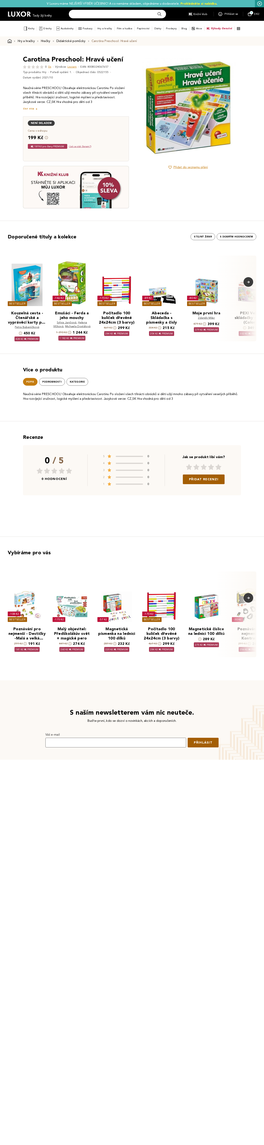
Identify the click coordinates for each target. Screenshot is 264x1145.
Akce (199, 28)
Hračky (45, 41)
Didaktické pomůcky (71, 41)
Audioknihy (67, 28)
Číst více (28, 109)
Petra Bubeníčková (27, 327)
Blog (184, 28)
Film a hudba (124, 28)
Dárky (157, 28)
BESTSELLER (17, 303)
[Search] (159, 14)
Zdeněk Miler (206, 318)
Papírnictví (143, 28)
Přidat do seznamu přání (190, 167)
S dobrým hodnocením (236, 236)
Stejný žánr (203, 236)
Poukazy (88, 28)
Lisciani (72, 66)
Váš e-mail (52, 734)
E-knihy (47, 28)
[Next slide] (231, 108)
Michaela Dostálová (78, 326)
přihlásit (203, 742)
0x (49, 66)
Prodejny (171, 28)
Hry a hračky (104, 28)
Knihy (31, 28)
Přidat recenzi (203, 479)
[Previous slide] (144, 108)
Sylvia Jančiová (67, 322)
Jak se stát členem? (80, 146)
